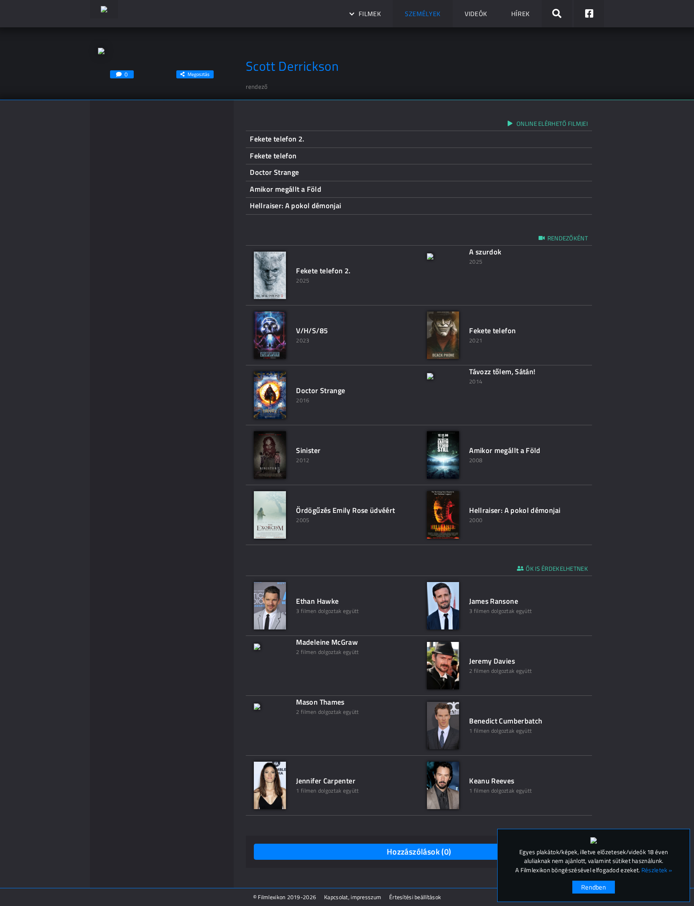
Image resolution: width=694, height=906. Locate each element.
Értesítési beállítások (415, 897)
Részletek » (656, 870)
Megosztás (199, 74)
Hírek (520, 13)
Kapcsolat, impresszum (352, 897)
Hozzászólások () (419, 851)
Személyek (423, 13)
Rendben (593, 887)
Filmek (370, 13)
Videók (476, 13)
